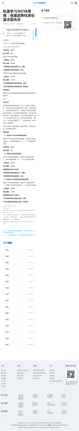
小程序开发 (50, 413)
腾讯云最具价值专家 (38, 370)
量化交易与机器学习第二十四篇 (8, 307)
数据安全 (20, 411)
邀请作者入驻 (21, 373)
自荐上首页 (20, 375)
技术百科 (3, 383)
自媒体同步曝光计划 (22, 370)
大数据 (34, 413)
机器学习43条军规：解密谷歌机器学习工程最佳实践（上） (8, 326)
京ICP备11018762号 (54, 427)
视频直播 (20, 399)
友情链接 (51, 378)
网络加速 (20, 397)
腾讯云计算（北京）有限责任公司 (28, 427)
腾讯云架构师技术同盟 (39, 373)
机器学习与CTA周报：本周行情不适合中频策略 (8, 281)
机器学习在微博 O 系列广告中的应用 (8, 319)
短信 (48, 411)
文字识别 (64, 411)
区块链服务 (50, 395)
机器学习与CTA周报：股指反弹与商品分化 (8, 262)
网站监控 (64, 413)
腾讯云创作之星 (37, 375)
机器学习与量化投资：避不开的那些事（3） (8, 300)
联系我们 (51, 375)
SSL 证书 (64, 405)
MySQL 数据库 (51, 405)
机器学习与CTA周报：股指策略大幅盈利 (8, 294)
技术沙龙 (3, 375)
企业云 (49, 403)
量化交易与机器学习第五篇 (8, 313)
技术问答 (3, 373)
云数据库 (35, 397)
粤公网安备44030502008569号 (59, 425)
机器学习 (6, 43)
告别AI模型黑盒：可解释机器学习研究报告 (8, 332)
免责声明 (51, 373)
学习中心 (3, 381)
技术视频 (3, 378)
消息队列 (64, 395)
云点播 (20, 413)
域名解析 (49, 397)
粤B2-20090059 (44, 425)
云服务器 (35, 395)
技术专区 (3, 386)
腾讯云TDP (36, 378)
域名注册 (20, 395)
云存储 (63, 397)
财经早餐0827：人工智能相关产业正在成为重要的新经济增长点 (8, 345)
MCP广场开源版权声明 (55, 381)
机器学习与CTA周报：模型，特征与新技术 (8, 269)
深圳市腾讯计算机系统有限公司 (19, 425)
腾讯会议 (35, 403)
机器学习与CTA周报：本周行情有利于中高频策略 (8, 288)
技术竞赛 (19, 378)
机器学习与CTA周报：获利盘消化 (8, 275)
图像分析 (35, 405)
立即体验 (33, 32)
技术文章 (3, 370)
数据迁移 (20, 415)
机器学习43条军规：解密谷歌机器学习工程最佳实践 (8, 338)
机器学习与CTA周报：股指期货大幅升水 (8, 256)
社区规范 (51, 370)
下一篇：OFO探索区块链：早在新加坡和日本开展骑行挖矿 (19, 235)
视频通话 (20, 405)
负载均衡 (35, 411)
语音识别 (20, 407)
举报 (35, 23)
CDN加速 (64, 403)
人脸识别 (20, 403)
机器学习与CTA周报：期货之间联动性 (8, 250)
